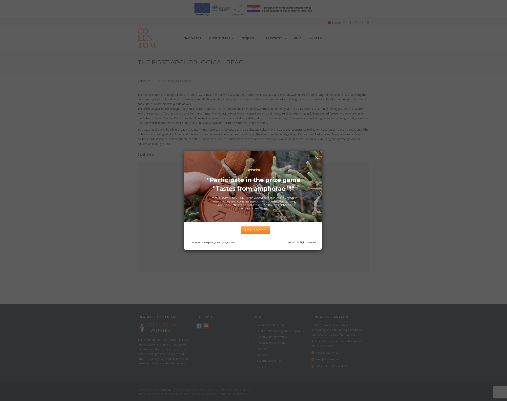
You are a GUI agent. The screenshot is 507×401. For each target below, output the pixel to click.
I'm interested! (255, 230)
